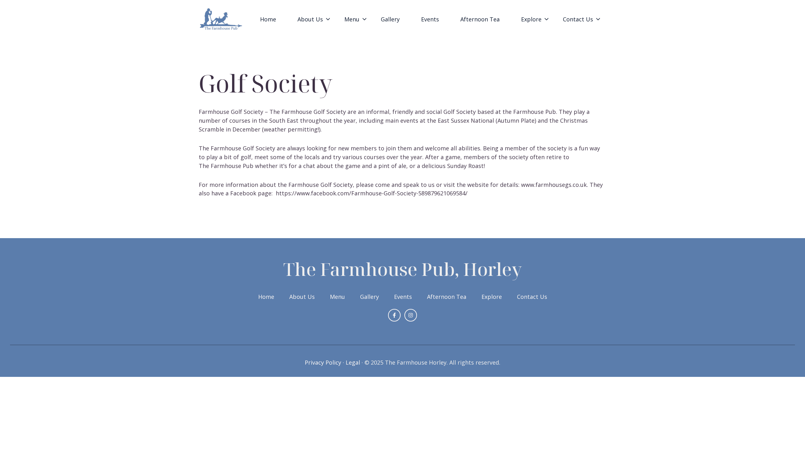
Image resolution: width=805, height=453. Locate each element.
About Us (302, 296)
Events (430, 19)
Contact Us (578, 19)
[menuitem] (270, 19)
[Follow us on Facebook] (394, 315)
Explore (491, 296)
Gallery (390, 19)
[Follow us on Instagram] (410, 315)
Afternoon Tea (480, 19)
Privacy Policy (323, 362)
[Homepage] (221, 19)
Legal (353, 362)
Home (268, 19)
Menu (337, 296)
